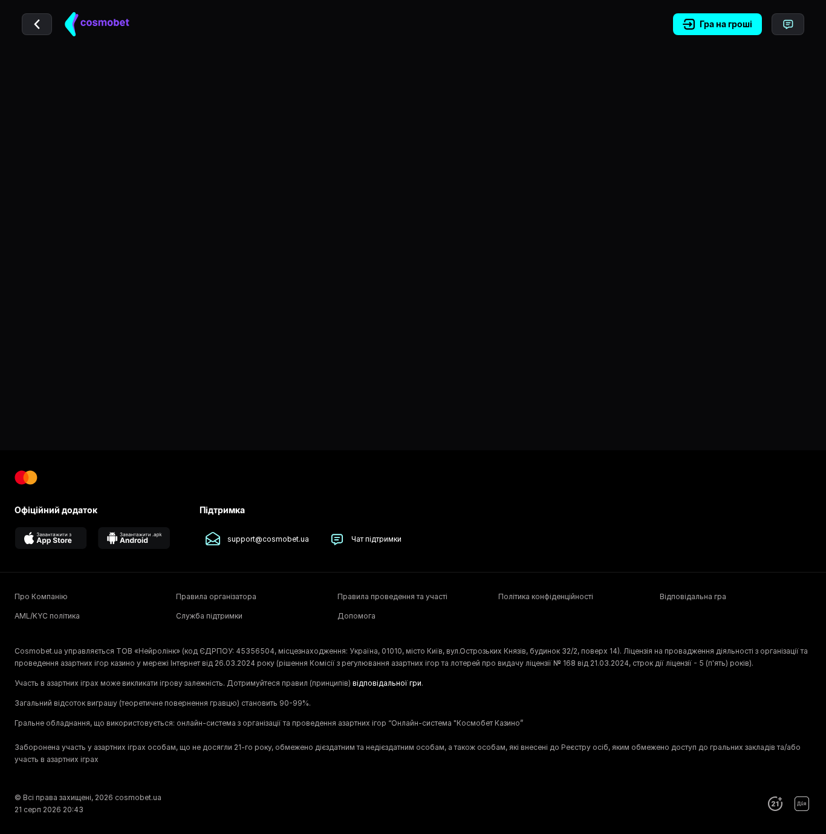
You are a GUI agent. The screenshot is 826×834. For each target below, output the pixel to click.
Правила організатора (216, 596)
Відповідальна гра (693, 596)
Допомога (356, 615)
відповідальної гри (387, 683)
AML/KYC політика (47, 615)
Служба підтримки (209, 615)
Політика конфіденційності (545, 596)
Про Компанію (41, 596)
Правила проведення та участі (392, 596)
